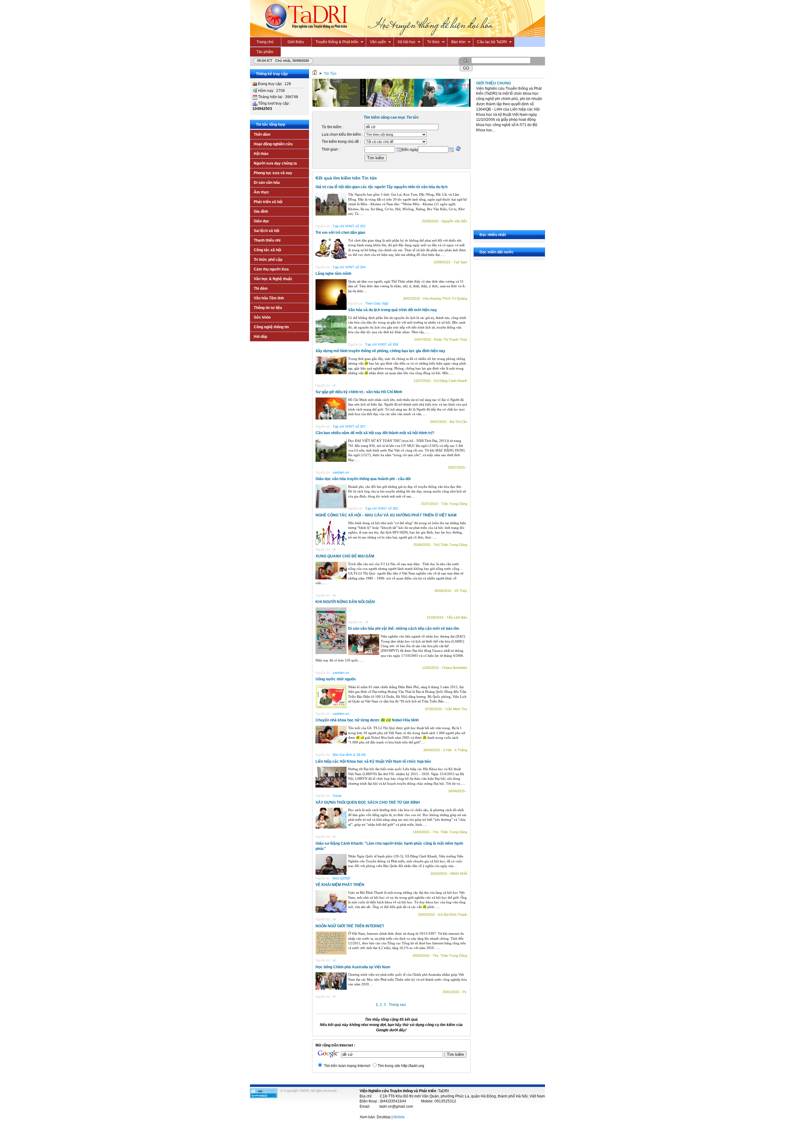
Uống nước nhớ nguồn (336, 679)
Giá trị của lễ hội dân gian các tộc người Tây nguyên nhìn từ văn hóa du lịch (381, 187)
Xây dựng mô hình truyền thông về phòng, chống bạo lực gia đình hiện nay (380, 351)
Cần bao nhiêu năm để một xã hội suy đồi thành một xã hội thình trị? (375, 433)
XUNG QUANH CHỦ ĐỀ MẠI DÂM (345, 556)
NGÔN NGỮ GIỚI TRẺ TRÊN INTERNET (350, 926)
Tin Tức (330, 73)
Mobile (399, 1117)
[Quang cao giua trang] (391, 105)
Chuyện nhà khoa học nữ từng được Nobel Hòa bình (367, 720)
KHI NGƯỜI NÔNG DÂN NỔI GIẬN (345, 602)
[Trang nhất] (314, 73)
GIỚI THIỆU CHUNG (493, 83)
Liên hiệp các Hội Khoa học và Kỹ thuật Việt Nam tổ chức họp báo (373, 761)
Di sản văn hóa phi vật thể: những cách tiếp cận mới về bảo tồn (403, 628)
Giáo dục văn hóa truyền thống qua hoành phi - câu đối (363, 479)
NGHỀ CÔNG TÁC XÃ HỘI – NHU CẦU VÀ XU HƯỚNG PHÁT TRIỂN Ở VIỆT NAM (386, 515)
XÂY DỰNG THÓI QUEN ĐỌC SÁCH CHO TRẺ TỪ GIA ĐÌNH (368, 802)
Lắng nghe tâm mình (333, 273)
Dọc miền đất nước (496, 252)
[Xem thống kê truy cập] (263, 1097)
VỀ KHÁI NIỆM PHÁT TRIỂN (340, 885)
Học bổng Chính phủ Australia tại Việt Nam (353, 967)
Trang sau (397, 1004)
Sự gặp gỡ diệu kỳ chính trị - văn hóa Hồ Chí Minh (359, 392)
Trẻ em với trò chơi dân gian (340, 232)
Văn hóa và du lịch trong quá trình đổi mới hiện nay (392, 310)
